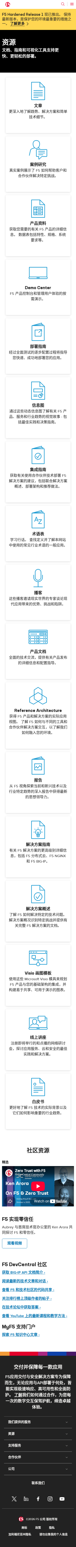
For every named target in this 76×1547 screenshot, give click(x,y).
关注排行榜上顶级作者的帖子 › (27, 1298)
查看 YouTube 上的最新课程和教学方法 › (34, 1316)
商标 (24, 1527)
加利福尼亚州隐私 (20, 1534)
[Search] (63, 4)
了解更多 (17, 24)
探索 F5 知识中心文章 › (21, 1335)
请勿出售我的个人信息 (53, 1534)
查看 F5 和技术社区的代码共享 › (28, 1290)
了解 (18, 1395)
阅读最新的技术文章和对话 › (25, 1281)
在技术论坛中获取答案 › (21, 1307)
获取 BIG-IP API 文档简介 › (23, 1272)
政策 (38, 1527)
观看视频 (14, 1243)
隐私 (52, 1527)
